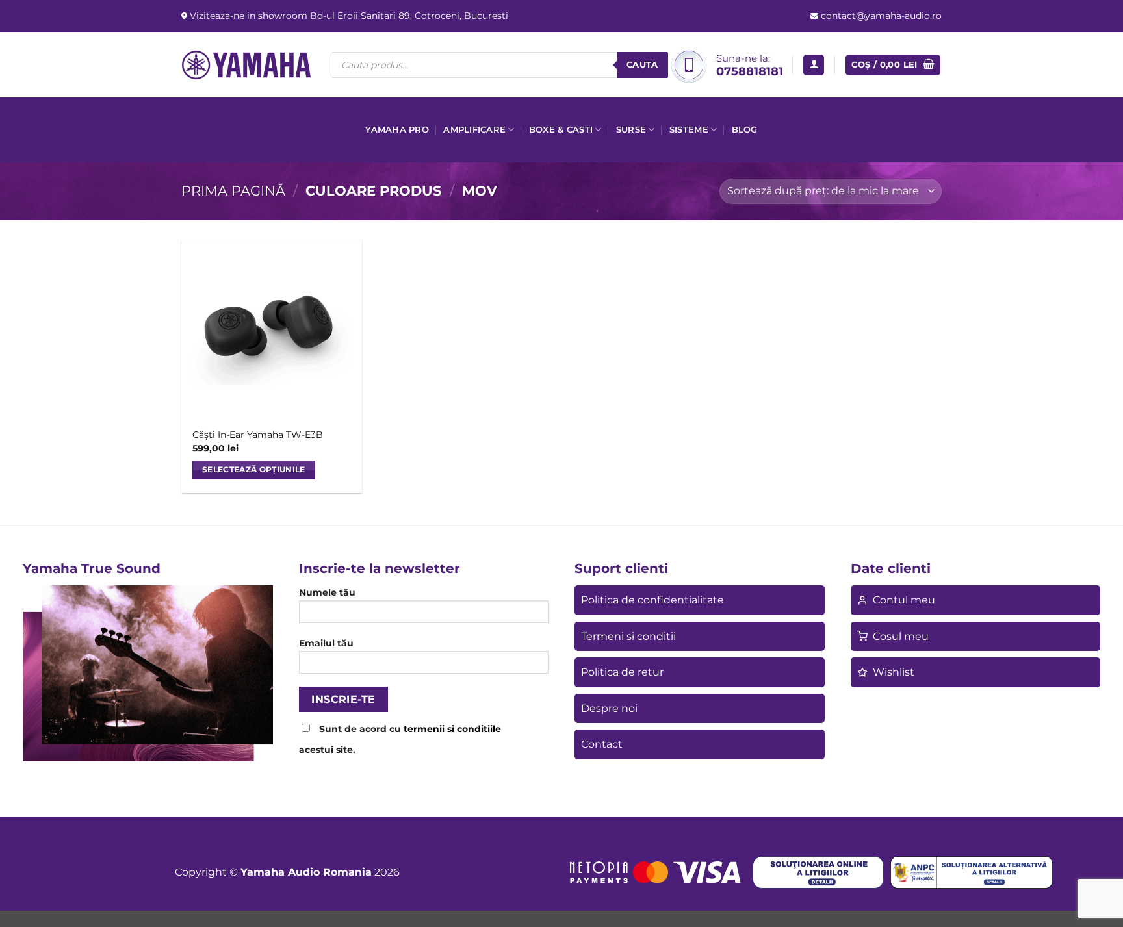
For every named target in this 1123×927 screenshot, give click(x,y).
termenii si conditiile (452, 729)
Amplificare (474, 129)
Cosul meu (901, 636)
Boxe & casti (561, 129)
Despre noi (609, 708)
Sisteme (688, 129)
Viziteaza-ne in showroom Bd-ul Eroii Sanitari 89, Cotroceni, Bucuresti (347, 15)
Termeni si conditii (628, 636)
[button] (813, 65)
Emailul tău (326, 643)
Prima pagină (233, 191)
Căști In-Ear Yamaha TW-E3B (257, 434)
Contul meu (904, 600)
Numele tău (327, 592)
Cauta (642, 64)
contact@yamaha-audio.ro (880, 15)
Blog (745, 129)
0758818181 (749, 71)
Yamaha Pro (397, 129)
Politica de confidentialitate (652, 600)
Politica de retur (622, 672)
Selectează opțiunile (253, 469)
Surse (631, 129)
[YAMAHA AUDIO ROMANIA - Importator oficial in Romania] (246, 64)
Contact (602, 744)
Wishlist (893, 672)
